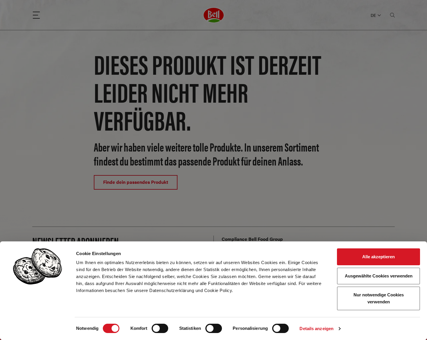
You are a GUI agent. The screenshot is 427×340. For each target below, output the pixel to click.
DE (373, 15)
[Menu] (36, 15)
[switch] (160, 328)
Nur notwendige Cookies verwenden (379, 298)
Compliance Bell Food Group (252, 239)
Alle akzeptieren (378, 256)
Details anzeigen (316, 328)
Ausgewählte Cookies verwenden (378, 275)
